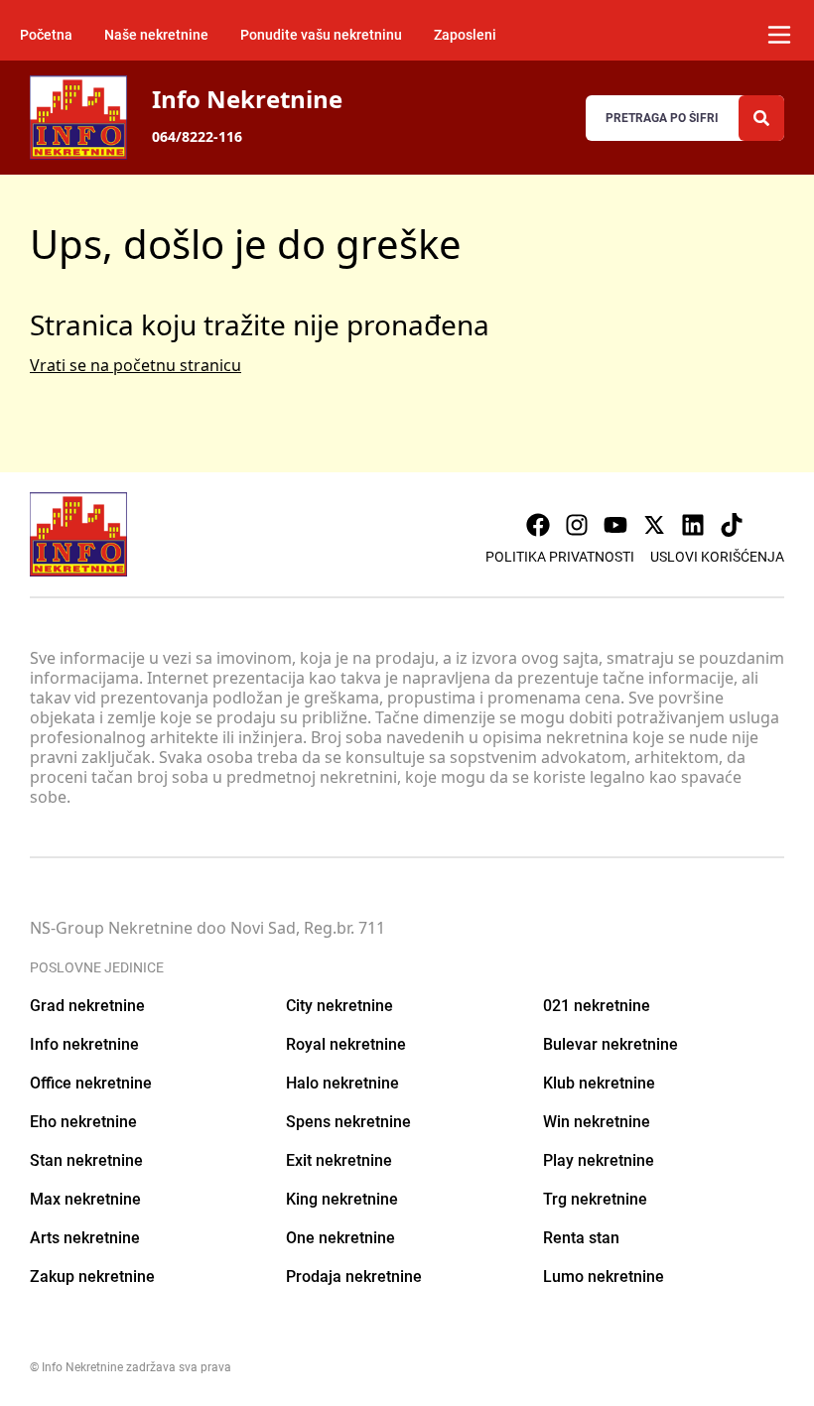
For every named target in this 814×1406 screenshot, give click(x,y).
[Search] (761, 118)
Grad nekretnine (87, 1005)
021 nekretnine (596, 1005)
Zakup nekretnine (92, 1276)
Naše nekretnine (156, 35)
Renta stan (581, 1237)
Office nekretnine (91, 1083)
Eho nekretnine (83, 1121)
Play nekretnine (598, 1160)
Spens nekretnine (348, 1121)
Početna (46, 35)
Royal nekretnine (346, 1044)
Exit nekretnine (339, 1160)
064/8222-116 (197, 136)
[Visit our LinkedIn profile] (693, 525)
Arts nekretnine (85, 1237)
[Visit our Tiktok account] (732, 525)
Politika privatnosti (559, 557)
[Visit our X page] (654, 525)
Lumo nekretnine (603, 1276)
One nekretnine (340, 1237)
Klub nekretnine (599, 1083)
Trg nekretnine (595, 1199)
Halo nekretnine (342, 1083)
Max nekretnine (85, 1199)
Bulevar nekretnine (610, 1044)
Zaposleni (465, 35)
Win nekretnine (596, 1121)
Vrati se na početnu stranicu (135, 365)
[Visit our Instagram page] (577, 525)
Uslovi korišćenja (717, 557)
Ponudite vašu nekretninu (321, 35)
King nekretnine (342, 1199)
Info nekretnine (84, 1044)
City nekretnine (339, 1005)
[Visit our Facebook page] (538, 525)
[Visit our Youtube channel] (615, 525)
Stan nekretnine (86, 1160)
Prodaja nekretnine (354, 1276)
